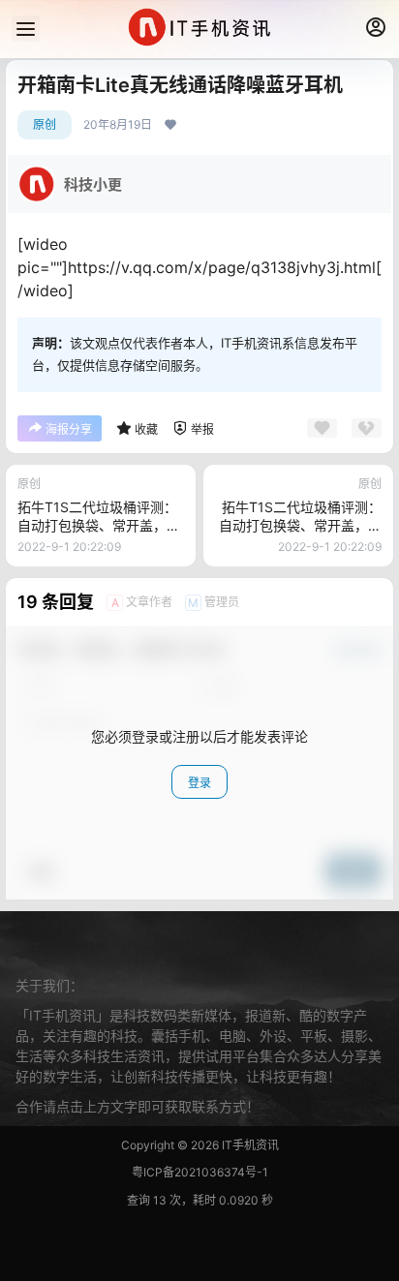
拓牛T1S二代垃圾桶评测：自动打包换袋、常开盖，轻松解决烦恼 (98, 526)
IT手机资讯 (249, 1145)
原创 (44, 124)
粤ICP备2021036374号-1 (200, 1172)
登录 (199, 783)
